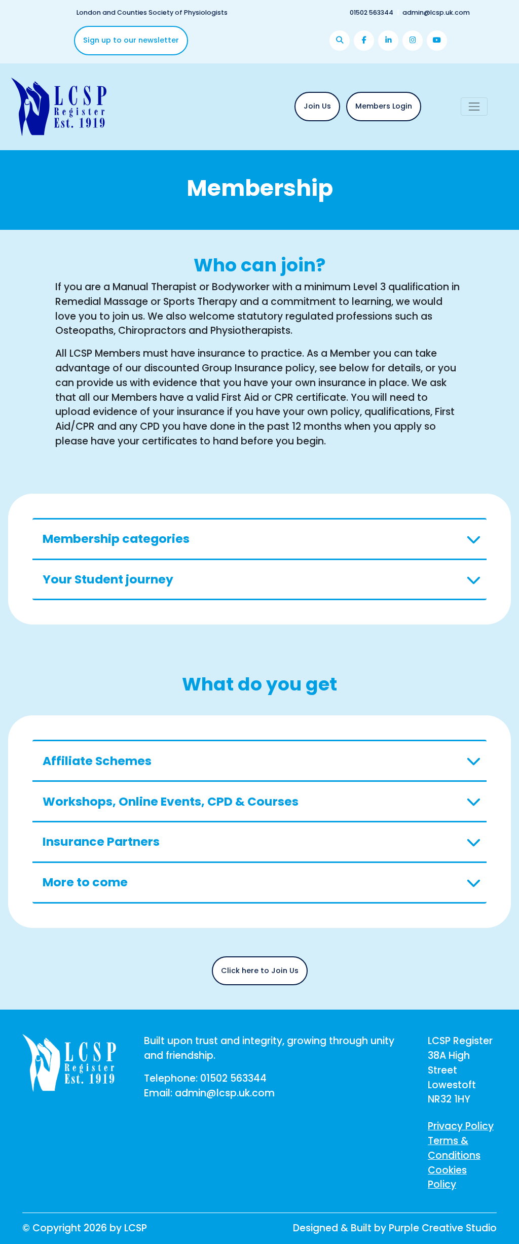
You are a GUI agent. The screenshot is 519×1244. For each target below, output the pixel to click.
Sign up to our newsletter (131, 40)
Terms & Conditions (454, 1148)
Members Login (383, 106)
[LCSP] (58, 106)
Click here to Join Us (260, 970)
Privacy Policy (461, 1126)
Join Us (317, 106)
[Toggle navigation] (474, 106)
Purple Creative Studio (443, 1228)
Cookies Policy (447, 1177)
